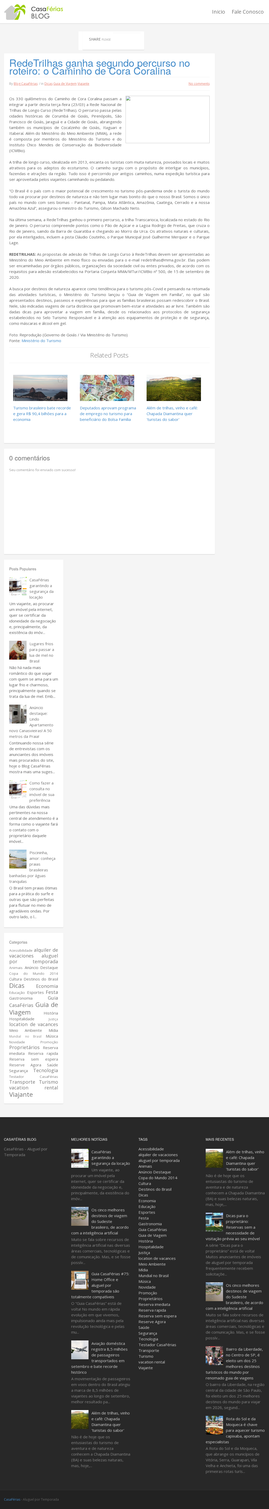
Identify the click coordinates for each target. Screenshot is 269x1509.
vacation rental (33, 1087)
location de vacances (33, 1024)
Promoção (49, 1042)
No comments (199, 83)
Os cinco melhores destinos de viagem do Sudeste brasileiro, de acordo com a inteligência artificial (100, 1221)
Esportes (35, 992)
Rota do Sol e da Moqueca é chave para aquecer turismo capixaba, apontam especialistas (235, 1430)
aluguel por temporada (33, 959)
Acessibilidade (21, 950)
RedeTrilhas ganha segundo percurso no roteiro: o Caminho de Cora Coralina (99, 66)
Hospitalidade (21, 1018)
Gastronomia (21, 998)
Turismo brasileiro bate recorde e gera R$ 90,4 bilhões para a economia (42, 413)
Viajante (83, 83)
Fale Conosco (248, 11)
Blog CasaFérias (26, 83)
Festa (52, 992)
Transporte (22, 1082)
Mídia (53, 1030)
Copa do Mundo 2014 (33, 973)
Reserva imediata (154, 1304)
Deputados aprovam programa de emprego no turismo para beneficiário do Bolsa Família (108, 413)
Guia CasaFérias (152, 1229)
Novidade (17, 1042)
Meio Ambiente (25, 1030)
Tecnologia (45, 1070)
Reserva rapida (43, 1053)
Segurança (18, 1070)
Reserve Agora (25, 1064)
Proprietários (24, 1047)
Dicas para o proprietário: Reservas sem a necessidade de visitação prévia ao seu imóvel (233, 1227)
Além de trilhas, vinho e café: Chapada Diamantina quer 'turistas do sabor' (172, 413)
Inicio (218, 11)
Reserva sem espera (33, 1059)
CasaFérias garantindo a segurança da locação (110, 1157)
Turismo (48, 1082)
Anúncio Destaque (41, 967)
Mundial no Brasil (25, 1036)
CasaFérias (12, 1499)
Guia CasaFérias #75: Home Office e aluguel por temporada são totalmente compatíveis (100, 1285)
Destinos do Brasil (41, 979)
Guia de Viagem (65, 83)
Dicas (48, 83)
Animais (16, 967)
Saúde (52, 1064)
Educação (17, 992)
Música (52, 1036)
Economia (47, 986)
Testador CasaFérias (33, 1076)
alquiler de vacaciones (158, 1154)
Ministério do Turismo (41, 340)
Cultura (15, 979)
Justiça (53, 1019)
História (51, 1013)
